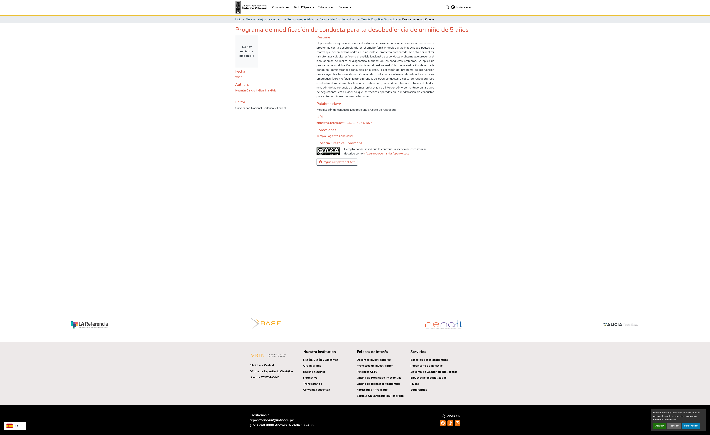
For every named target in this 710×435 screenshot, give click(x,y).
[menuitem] (303, 7)
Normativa (310, 378)
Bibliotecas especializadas (428, 378)
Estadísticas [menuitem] (325, 7)
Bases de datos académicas (429, 360)
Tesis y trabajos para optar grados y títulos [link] (264, 19)
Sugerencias (418, 390)
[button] (251, 7)
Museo (414, 384)
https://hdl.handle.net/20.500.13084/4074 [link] (345, 123)
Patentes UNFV (367, 372)
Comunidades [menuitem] (280, 7)
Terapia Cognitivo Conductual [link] (379, 19)
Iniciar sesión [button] (464, 7)
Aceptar (659, 425)
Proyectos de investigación (375, 366)
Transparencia (312, 384)
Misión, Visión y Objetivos (320, 360)
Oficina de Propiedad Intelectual (379, 378)
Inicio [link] (238, 19)
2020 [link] (239, 77)
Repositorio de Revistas (426, 366)
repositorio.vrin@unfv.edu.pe (272, 420)
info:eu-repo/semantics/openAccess (386, 154)
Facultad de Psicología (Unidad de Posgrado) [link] (338, 19)
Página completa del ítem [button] (338, 162)
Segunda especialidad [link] (301, 19)
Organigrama (312, 366)
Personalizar (691, 425)
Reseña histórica (314, 372)
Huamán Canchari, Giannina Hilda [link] (255, 91)
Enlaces (344, 7)
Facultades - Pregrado (372, 390)
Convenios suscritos (316, 390)
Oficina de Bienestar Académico (378, 384)
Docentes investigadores (374, 360)
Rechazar (674, 425)
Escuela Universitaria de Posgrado (380, 396)
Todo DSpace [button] (302, 7)
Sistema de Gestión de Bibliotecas (433, 372)
